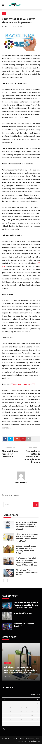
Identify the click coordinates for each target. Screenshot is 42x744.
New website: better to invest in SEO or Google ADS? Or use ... (32, 456)
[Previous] (5, 580)
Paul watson (6, 27)
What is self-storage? (23, 613)
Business (7, 663)
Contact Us (22, 741)
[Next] (9, 580)
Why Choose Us (34, 741)
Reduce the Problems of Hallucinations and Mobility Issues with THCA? (26, 549)
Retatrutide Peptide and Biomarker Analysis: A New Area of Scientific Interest (26, 525)
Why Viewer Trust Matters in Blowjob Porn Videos (26, 572)
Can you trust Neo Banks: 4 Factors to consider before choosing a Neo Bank (26, 605)
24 (4, 719)
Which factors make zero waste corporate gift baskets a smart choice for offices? (27, 537)
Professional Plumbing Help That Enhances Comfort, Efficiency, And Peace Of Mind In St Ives (26, 561)
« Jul (3, 729)
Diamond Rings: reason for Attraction (10, 454)
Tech (3, 13)
